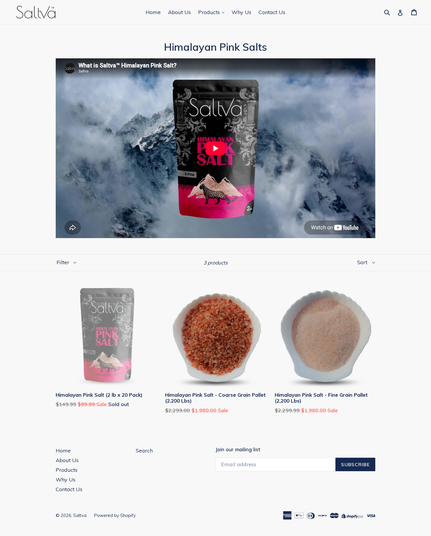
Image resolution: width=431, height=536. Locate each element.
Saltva (79, 515)
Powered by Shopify (115, 515)
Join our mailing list (238, 449)
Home (153, 12)
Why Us (241, 12)
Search (144, 450)
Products (209, 12)
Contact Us (272, 12)
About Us (179, 12)
